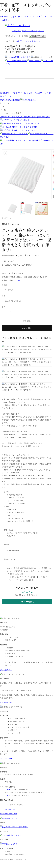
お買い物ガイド (32, 123)
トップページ (6, 218)
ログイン (4, 100)
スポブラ (19, 41)
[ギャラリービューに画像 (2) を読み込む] (27, 208)
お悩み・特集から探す (26, 116)
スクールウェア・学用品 (11, 113)
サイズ (4, 285)
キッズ (30, 30)
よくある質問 (25, 57)
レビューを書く (27, 601)
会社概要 (4, 16)
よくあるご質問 (15, 16)
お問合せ (23, 60)
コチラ (7, 795)
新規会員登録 (14, 100)
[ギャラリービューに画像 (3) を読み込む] (41, 208)
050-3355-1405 (10, 809)
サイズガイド (28, 16)
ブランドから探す (8, 116)
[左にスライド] (3, 209)
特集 (8, 93)
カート (38, 60)
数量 (3, 307)
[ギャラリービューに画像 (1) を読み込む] (12, 208)
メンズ (41, 30)
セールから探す (43, 116)
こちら (18, 280)
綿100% (37, 41)
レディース (16, 30)
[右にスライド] (51, 209)
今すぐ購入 (27, 328)
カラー (4, 296)
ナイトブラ (28, 41)
